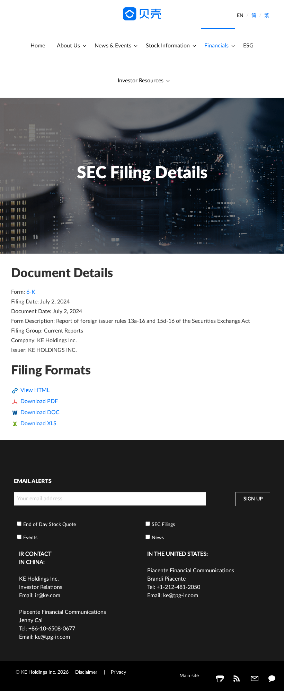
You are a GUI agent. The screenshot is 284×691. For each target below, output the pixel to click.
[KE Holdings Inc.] (142, 13)
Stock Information (168, 45)
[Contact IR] (272, 678)
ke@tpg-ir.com (52, 637)
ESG (248, 45)
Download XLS (38, 423)
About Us (68, 45)
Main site (189, 675)
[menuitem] (37, 45)
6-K (30, 292)
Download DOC (40, 412)
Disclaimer (86, 672)
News (158, 537)
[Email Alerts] (254, 678)
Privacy (118, 672)
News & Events (113, 45)
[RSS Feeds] (237, 678)
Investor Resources (140, 80)
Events (30, 537)
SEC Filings (163, 524)
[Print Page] (220, 678)
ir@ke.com (47, 595)
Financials (216, 45)
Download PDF (39, 401)
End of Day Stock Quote (49, 524)
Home (37, 45)
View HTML (35, 390)
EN (240, 15)
